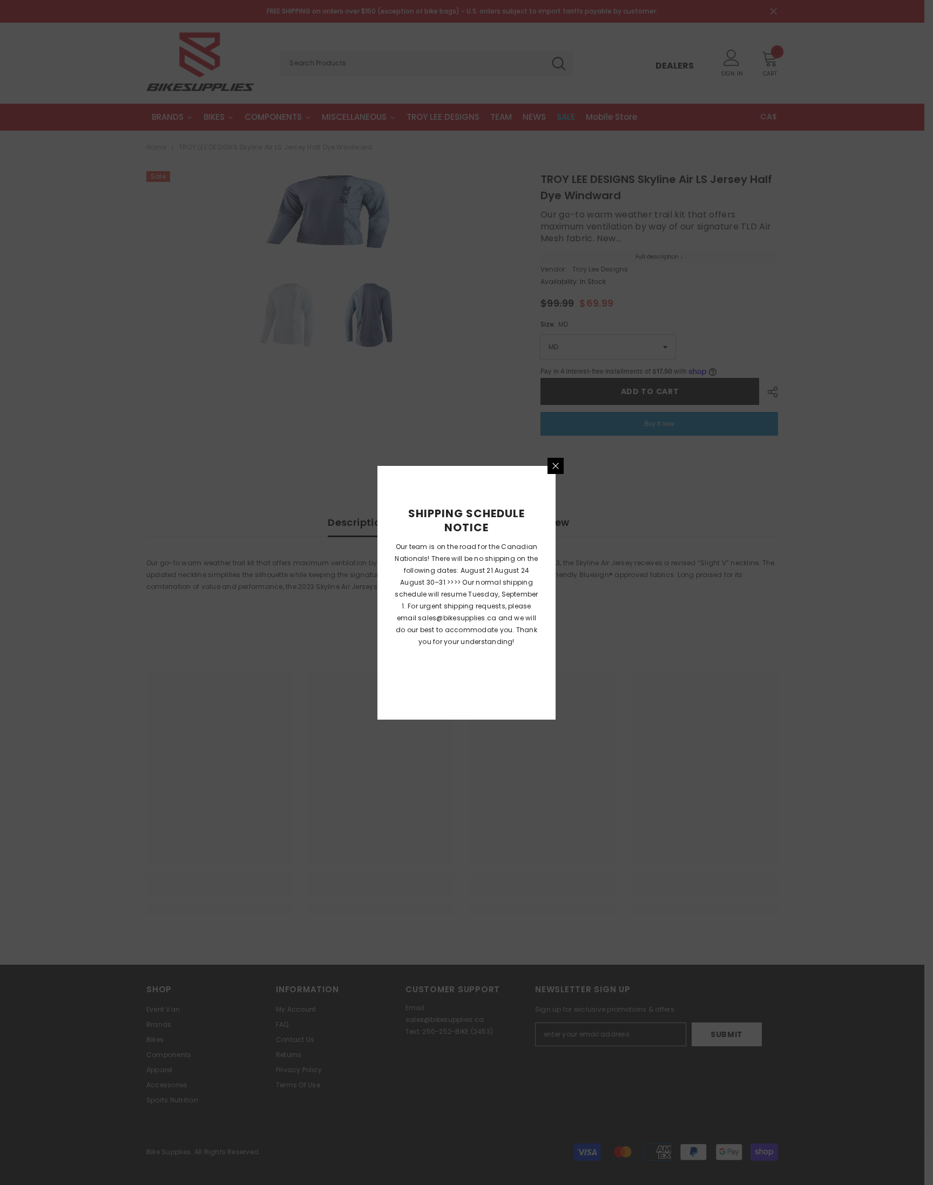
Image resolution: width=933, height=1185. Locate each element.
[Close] (555, 466)
